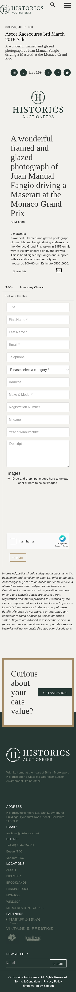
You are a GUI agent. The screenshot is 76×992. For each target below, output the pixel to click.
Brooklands (16, 882)
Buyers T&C (14, 851)
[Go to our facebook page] (10, 794)
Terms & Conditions (28, 981)
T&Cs (9, 287)
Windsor (13, 901)
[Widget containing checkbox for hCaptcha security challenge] (38, 541)
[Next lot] (48, 72)
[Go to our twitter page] (19, 794)
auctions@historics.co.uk (22, 833)
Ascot (11, 870)
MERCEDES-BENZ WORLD (24, 908)
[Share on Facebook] (33, 271)
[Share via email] (60, 271)
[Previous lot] (23, 72)
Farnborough (17, 889)
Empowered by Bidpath (38, 985)
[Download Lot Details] (57, 72)
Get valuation (54, 693)
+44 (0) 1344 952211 (20, 845)
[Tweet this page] (42, 271)
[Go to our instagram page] (51, 271)
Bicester (13, 876)
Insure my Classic (32, 287)
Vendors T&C (15, 857)
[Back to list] (14, 72)
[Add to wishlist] (67, 72)
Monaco (13, 895)
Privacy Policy (52, 981)
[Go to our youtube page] (28, 794)
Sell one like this (16, 296)
